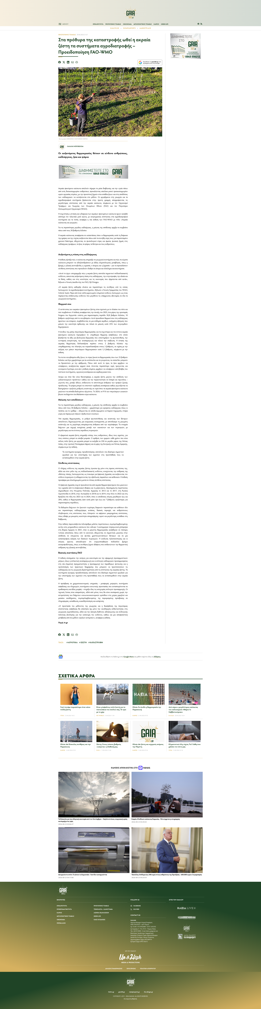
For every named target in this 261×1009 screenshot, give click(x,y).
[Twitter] (64, 62)
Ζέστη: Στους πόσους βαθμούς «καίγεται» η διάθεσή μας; (108, 745)
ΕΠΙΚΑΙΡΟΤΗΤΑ (98, 24)
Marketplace (145, 28)
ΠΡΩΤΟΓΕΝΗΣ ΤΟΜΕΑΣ (113, 24)
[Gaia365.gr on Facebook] (199, 24)
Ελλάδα (171, 715)
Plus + (98, 750)
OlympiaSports (129, 28)
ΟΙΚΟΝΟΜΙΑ (127, 24)
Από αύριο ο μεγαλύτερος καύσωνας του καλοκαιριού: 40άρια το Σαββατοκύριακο (183, 709)
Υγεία (62, 715)
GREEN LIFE (164, 24)
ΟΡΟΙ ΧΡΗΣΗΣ (131, 968)
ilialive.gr (114, 28)
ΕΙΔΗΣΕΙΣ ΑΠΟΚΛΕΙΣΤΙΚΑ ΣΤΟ (124, 767)
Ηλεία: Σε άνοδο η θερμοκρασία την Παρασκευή (147, 708)
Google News (128, 656)
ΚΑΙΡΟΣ (156, 24)
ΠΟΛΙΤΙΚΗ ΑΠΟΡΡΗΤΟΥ (148, 968)
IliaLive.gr (111, 992)
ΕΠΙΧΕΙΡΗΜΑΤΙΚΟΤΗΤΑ (64, 909)
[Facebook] (59, 62)
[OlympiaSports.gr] (186, 918)
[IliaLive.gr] (186, 908)
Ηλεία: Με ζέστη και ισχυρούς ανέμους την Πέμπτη (148, 745)
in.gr (66, 622)
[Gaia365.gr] (186, 927)
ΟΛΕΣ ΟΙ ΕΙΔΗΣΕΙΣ (99, 920)
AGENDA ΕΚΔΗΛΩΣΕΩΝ (101, 913)
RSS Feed (136, 909)
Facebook (137, 906)
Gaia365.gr (121, 992)
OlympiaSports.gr (134, 992)
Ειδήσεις (157, 656)
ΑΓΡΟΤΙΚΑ (72, 642)
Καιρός (135, 715)
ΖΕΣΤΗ (84, 642)
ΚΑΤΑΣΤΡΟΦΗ (96, 642)
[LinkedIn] (68, 62)
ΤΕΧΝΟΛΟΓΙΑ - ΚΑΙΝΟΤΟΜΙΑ (103, 909)
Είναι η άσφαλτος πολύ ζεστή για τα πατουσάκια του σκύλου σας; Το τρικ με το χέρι (111, 709)
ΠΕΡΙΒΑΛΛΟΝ (61, 923)
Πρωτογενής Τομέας (67, 34)
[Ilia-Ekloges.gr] (186, 937)
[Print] (76, 62)
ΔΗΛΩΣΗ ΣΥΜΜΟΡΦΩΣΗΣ (113, 968)
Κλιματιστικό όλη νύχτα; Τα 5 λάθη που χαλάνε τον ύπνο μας (185, 745)
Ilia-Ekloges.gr (148, 992)
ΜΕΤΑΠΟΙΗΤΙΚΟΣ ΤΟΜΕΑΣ (143, 24)
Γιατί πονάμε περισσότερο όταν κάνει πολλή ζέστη (75, 708)
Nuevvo (134, 999)
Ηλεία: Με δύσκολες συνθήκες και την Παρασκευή (75, 745)
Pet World (100, 715)
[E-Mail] (72, 62)
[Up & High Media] (130, 959)
